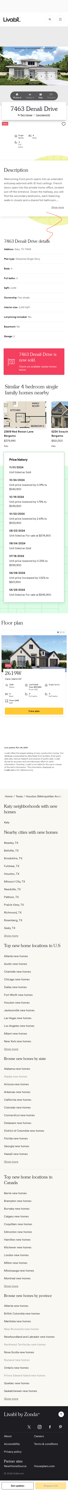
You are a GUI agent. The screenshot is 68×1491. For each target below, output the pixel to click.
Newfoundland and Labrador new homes (29, 1336)
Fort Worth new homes (18, 995)
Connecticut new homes (19, 1115)
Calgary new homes (16, 1216)
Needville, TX (12, 889)
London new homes (16, 1255)
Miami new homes (15, 1033)
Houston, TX (11, 873)
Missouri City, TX (14, 881)
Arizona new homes (16, 1084)
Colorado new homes (17, 1107)
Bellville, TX (11, 850)
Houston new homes (17, 1002)
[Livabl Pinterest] (60, 1426)
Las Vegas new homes (17, 1018)
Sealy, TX (9, 928)
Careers (39, 1436)
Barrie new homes (15, 1193)
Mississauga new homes (19, 1270)
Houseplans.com (44, 1466)
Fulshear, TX (11, 866)
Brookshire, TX (13, 858)
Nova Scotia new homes (19, 1352)
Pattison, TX (11, 897)
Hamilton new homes (17, 1239)
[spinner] (50, 19)
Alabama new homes (17, 1068)
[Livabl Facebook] (50, 1426)
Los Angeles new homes (19, 1025)
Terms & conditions (46, 1444)
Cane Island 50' (43, 115)
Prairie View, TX (14, 904)
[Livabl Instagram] (39, 1426)
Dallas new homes (15, 987)
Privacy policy (12, 1451)
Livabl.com (9, 770)
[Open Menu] (60, 19)
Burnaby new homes (16, 1208)
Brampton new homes (17, 1201)
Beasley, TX (11, 842)
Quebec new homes (16, 1383)
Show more (57, 207)
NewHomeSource (15, 1466)
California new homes (17, 1099)
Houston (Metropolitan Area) (43, 796)
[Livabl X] (29, 1426)
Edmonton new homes (18, 1232)
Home (9, 796)
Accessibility (12, 1444)
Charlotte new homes (17, 971)
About (8, 1436)
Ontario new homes (16, 1367)
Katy (6, 822)
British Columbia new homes (22, 1313)
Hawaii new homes (16, 1154)
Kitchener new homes (17, 1247)
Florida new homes (16, 1138)
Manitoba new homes (17, 1321)
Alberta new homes (16, 1305)
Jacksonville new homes (19, 1010)
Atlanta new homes (16, 956)
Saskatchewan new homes (20, 1391)
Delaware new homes (17, 1123)
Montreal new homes (17, 1278)
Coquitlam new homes (18, 1224)
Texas (19, 796)
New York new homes (17, 1041)
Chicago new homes (17, 979)
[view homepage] (11, 19)
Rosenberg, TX (13, 920)
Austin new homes (15, 964)
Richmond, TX (13, 912)
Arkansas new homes (17, 1092)
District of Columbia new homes (24, 1130)
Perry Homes (26, 115)
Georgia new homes (16, 1146)
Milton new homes (15, 1263)
